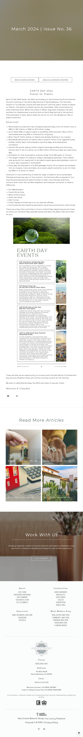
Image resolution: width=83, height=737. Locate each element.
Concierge (22, 617)
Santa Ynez (60, 605)
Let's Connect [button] (41, 558)
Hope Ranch (60, 597)
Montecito (60, 594)
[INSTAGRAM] (39, 729)
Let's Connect (22, 602)
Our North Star (22, 600)
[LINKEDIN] (44, 729)
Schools (22, 620)
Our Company (22, 597)
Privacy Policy (51, 722)
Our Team (22, 592)
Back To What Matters (25, 79)
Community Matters (60, 617)
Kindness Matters (60, 620)
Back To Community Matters (55, 79)
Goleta (61, 600)
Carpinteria (61, 602)
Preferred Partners (22, 594)
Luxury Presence (57, 718)
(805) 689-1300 (41, 663)
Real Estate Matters (61, 615)
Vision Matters (60, 623)
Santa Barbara (60, 592)
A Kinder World (60, 625)
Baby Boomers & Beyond (22, 615)
